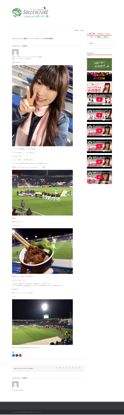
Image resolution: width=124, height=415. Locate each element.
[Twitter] (60, 367)
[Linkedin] (73, 367)
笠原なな (91, 43)
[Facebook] (56, 367)
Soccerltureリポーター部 (26, 412)
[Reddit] (76, 367)
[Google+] (69, 367)
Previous (77, 30)
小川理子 (24, 46)
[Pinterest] (63, 367)
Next (82, 30)
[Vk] (79, 367)
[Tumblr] (66, 367)
